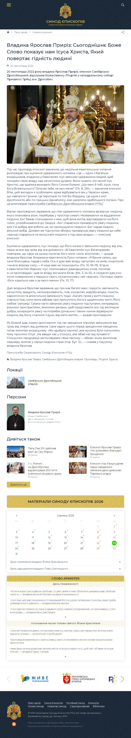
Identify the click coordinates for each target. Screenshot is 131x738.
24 (16, 548)
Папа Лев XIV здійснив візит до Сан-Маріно (42, 450)
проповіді (25, 169)
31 (17, 554)
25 (33, 548)
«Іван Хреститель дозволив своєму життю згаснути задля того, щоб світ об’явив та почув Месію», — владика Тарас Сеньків (61, 650)
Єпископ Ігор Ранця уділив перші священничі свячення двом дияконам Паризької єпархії (106, 468)
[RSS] (14, 724)
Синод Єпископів (53, 703)
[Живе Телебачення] (34, 679)
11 (33, 537)
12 (49, 537)
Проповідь (90, 359)
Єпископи (93, 703)
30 (114, 548)
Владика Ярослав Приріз (25, 359)
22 (98, 543)
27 (65, 548)
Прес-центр (34, 703)
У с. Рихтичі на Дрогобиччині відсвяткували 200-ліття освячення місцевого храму (45, 468)
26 (49, 548)
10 (16, 537)
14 (82, 537)
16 (114, 537)
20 (65, 543)
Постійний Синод (75, 703)
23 (114, 543)
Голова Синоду (36, 706)
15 (98, 537)
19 (49, 543)
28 (81, 548)
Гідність (113, 359)
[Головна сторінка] (8, 32)
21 (82, 543)
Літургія (103, 359)
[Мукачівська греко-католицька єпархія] (78, 679)
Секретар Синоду (57, 706)
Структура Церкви (80, 706)
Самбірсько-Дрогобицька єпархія (62, 359)
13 (65, 537)
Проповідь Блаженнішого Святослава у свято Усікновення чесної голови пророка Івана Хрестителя (61, 641)
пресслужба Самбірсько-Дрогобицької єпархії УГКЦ (65, 203)
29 (98, 548)
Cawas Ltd (47, 716)
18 (33, 543)
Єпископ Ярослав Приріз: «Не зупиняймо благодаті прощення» (105, 451)
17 (16, 543)
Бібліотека (99, 706)
